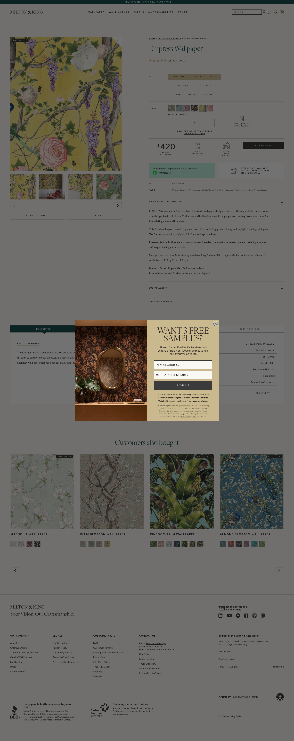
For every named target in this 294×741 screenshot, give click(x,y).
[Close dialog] (216, 324)
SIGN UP (183, 385)
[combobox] (160, 375)
